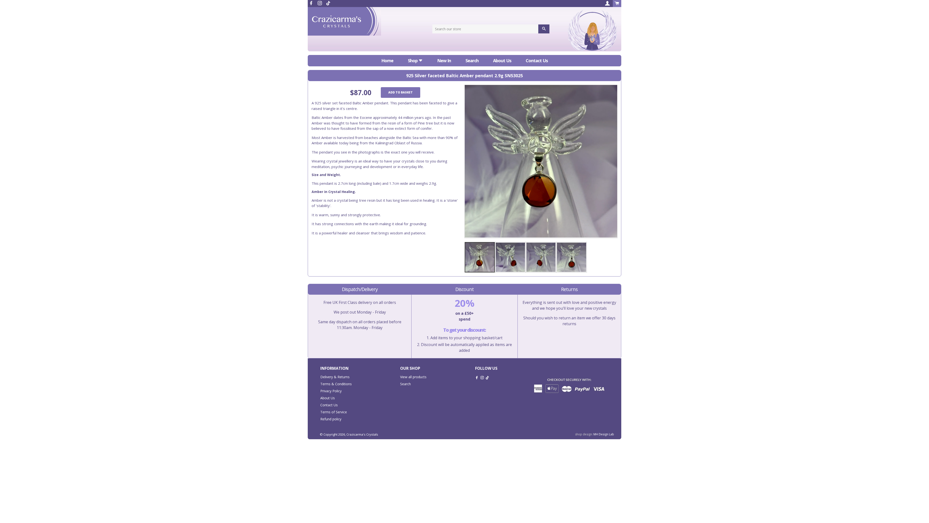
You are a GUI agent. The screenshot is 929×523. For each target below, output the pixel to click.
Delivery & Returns (335, 377)
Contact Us (537, 60)
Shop (413, 60)
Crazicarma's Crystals (362, 434)
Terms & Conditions (336, 384)
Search (472, 60)
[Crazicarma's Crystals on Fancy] (328, 3)
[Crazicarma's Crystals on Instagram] (320, 3)
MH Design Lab (603, 434)
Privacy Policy (331, 391)
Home (387, 60)
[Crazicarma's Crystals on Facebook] (311, 3)
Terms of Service (333, 412)
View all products (413, 377)
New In (444, 60)
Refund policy (330, 419)
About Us (502, 60)
